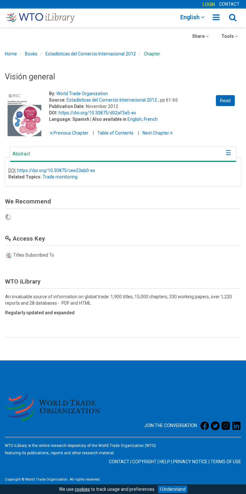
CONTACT (229, 4)
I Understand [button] (172, 489)
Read (225, 100)
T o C (115, 133)
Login (209, 4)
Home (11, 53)
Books (31, 53)
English (134, 119)
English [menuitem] (190, 17)
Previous (70, 133)
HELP (165, 461)
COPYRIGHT (144, 461)
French (151, 119)
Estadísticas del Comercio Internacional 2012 (90, 53)
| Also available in (108, 119)
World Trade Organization (82, 93)
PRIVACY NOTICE (190, 461)
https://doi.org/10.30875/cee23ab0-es (56, 170)
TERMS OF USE (225, 461)
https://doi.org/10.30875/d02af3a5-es (97, 112)
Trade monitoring (60, 176)
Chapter (152, 53)
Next (156, 133)
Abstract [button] (21, 153)
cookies (82, 489)
